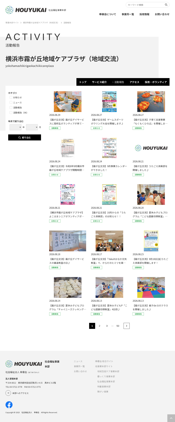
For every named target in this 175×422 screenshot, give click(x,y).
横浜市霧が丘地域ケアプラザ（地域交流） (41, 22)
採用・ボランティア (156, 82)
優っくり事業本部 (106, 376)
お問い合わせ (162, 14)
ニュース (78, 361)
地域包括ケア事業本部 (108, 371)
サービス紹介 (99, 82)
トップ (83, 82)
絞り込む (26, 137)
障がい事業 (102, 391)
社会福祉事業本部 (106, 381)
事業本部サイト (12, 22)
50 (117, 325)
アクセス (134, 82)
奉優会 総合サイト (104, 361)
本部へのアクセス (20, 393)
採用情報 (144, 14)
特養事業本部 (103, 386)
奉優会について (107, 14)
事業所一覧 (128, 14)
